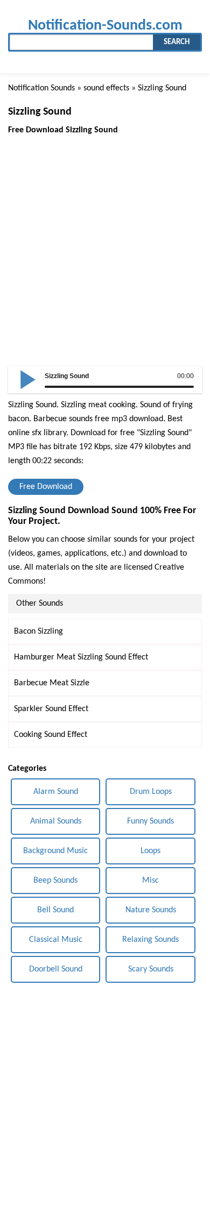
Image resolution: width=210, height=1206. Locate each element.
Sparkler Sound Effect (51, 709)
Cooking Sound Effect (50, 734)
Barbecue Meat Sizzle (51, 683)
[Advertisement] (105, 242)
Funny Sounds (150, 821)
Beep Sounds (55, 880)
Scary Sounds (150, 969)
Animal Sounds (55, 821)
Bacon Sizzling (38, 631)
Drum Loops (151, 792)
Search (177, 42)
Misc (150, 880)
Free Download (45, 487)
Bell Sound (55, 910)
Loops (150, 851)
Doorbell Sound (55, 969)
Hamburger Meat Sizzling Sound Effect (81, 657)
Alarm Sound (55, 792)
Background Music (55, 851)
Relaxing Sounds (150, 939)
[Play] (28, 378)
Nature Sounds (150, 910)
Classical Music (55, 939)
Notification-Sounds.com (105, 25)
